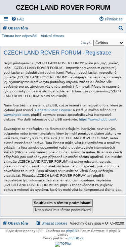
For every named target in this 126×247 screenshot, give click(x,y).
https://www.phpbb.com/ (97, 119)
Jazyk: (86, 42)
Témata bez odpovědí (19, 36)
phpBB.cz (76, 238)
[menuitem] (18, 19)
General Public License (53, 110)
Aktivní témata (52, 36)
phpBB (71, 231)
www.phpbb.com (16, 114)
